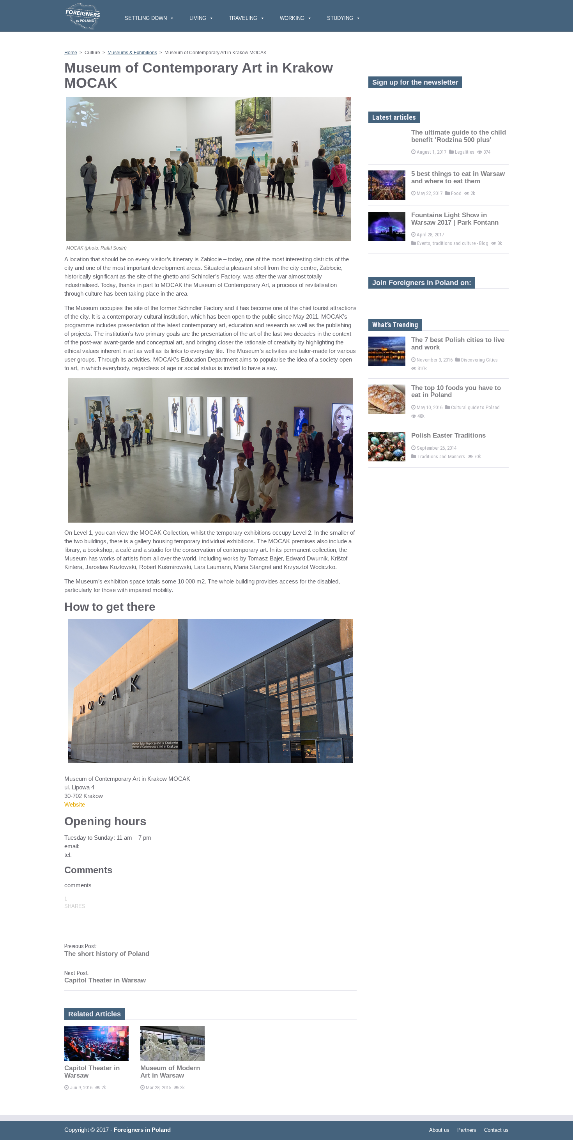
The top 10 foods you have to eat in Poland (456, 391)
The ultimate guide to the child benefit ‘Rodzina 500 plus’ (458, 136)
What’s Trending (395, 325)
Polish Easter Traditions (448, 435)
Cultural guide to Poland (475, 407)
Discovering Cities (479, 359)
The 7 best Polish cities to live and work (457, 343)
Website (74, 804)
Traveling (243, 18)
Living (197, 18)
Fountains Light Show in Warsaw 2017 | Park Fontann (455, 218)
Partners (466, 1130)
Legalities (465, 151)
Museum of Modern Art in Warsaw (170, 1071)
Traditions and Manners (441, 456)
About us (439, 1130)
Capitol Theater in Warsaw (92, 1071)
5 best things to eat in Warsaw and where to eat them (458, 177)
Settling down (146, 18)
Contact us (496, 1130)
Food (456, 193)
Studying (340, 18)
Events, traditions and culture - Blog (453, 243)
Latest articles (394, 117)
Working (292, 18)
